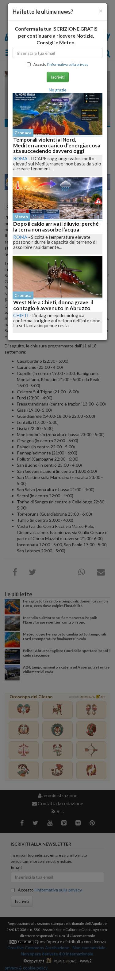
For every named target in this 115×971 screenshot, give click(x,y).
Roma (20, 158)
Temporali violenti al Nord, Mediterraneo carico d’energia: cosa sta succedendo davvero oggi (56, 145)
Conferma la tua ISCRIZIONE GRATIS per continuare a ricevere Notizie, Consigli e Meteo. (56, 36)
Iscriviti (58, 77)
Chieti (21, 315)
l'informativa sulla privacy (67, 64)
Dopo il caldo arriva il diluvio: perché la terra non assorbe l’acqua (56, 227)
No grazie (58, 89)
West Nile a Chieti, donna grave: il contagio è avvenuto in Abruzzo (53, 305)
